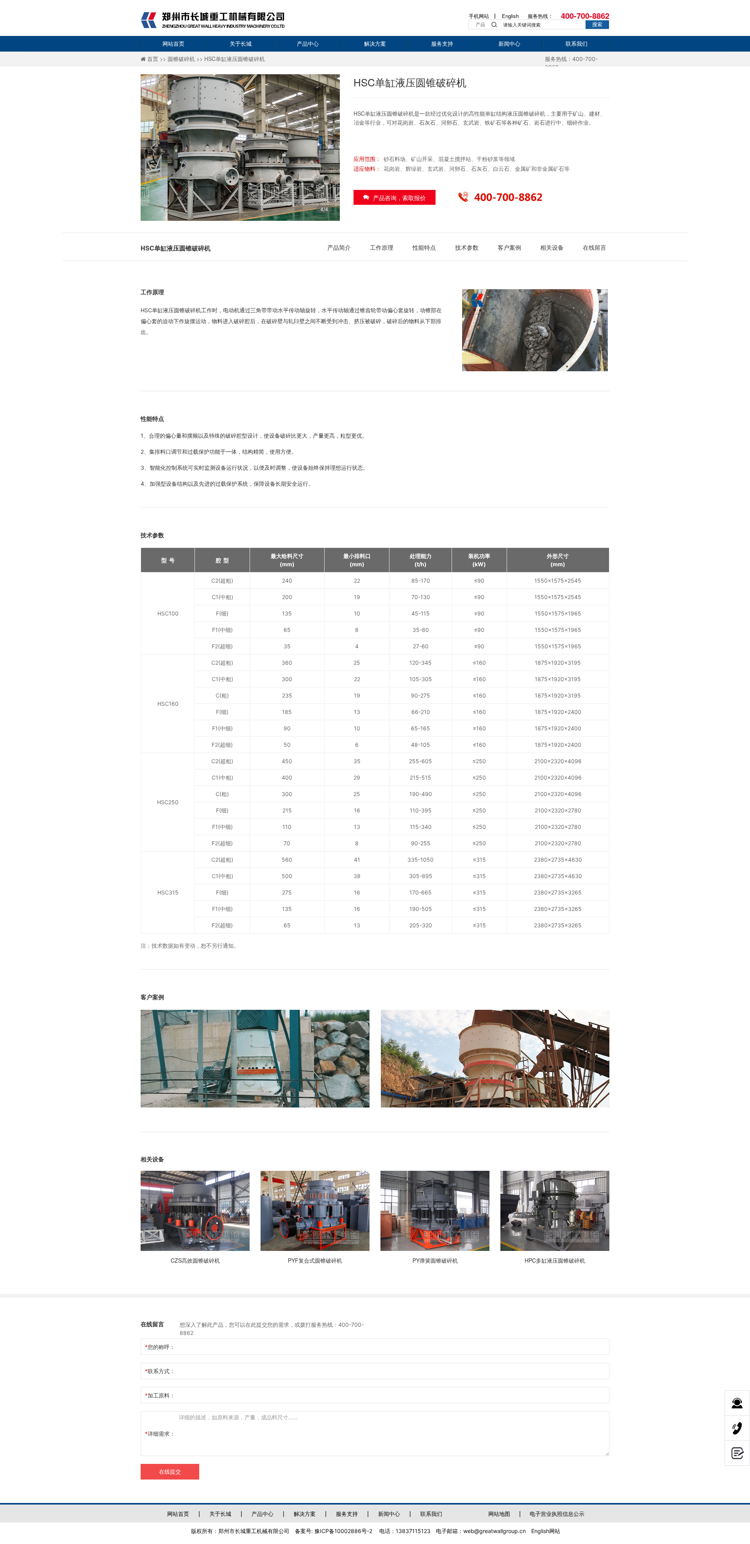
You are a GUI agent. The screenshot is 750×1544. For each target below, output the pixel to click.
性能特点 (424, 247)
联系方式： (161, 1371)
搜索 (597, 24)
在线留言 (594, 247)
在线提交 (170, 1471)
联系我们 (431, 1513)
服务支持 (347, 1513)
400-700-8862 (585, 15)
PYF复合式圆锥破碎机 (315, 1260)
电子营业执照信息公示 (557, 1513)
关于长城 (220, 1513)
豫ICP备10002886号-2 (343, 1531)
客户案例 (509, 247)
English (510, 16)
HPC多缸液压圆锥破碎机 (555, 1260)
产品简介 (339, 247)
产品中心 (262, 1513)
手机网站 (479, 16)
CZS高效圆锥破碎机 (195, 1260)
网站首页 (178, 1513)
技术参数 (467, 247)
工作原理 (381, 247)
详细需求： (161, 1433)
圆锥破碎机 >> (186, 59)
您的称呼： (161, 1347)
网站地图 (499, 1513)
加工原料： (161, 1395)
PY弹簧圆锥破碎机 (435, 1260)
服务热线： (540, 16)
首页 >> (157, 59)
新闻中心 (389, 1513)
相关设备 (552, 247)
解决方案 (305, 1513)
